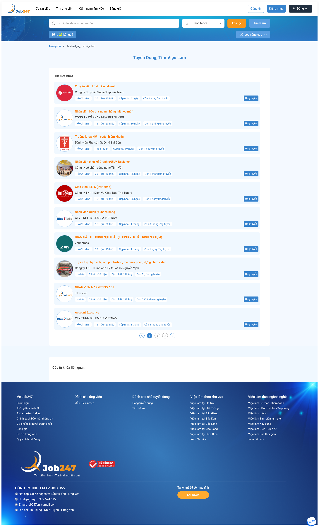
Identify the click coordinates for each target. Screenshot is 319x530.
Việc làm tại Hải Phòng (204, 408)
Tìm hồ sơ (138, 408)
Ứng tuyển (251, 98)
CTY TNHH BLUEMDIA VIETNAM (96, 218)
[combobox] (206, 23)
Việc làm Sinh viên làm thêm (265, 418)
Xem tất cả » (198, 439)
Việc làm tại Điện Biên (203, 434)
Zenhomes (82, 243)
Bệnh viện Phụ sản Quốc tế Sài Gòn (98, 142)
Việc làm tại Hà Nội (202, 403)
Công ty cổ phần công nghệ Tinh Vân (99, 167)
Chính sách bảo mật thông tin (35, 418)
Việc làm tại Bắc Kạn (203, 418)
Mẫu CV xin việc (84, 403)
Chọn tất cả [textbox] (200, 23)
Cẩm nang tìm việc (91, 8)
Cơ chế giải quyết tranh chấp (34, 423)
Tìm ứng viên (64, 8)
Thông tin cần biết (28, 408)
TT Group (81, 293)
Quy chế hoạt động (28, 439)
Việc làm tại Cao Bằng (204, 429)
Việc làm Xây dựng (259, 423)
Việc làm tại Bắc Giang (204, 413)
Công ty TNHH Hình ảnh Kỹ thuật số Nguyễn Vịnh (107, 268)
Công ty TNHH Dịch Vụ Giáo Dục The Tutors (103, 193)
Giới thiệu (23, 403)
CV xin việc (43, 8)
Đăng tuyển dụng (142, 403)
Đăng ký (302, 8)
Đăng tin (256, 8)
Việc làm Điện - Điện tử (262, 429)
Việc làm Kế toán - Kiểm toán (266, 403)
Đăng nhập (276, 8)
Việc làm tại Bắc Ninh (203, 423)
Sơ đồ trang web (27, 434)
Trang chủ (55, 46)
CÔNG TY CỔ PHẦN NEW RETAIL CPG (99, 117)
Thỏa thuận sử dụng (29, 413)
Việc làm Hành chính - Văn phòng (268, 408)
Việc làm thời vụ (258, 413)
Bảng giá (115, 8)
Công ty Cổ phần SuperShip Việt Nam (99, 92)
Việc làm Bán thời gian (262, 434)
